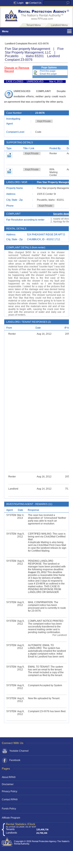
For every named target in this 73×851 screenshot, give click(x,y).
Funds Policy (9, 808)
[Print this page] (35, 71)
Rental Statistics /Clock (20, 824)
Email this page (48, 73)
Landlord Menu (59, 25)
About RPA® (9, 777)
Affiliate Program (11, 817)
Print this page (48, 71)
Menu (5, 31)
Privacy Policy (9, 791)
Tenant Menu (33, 25)
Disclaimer (8, 784)
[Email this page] (35, 74)
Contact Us (35, 2)
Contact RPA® (10, 799)
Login (20, 2)
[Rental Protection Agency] (36, 20)
